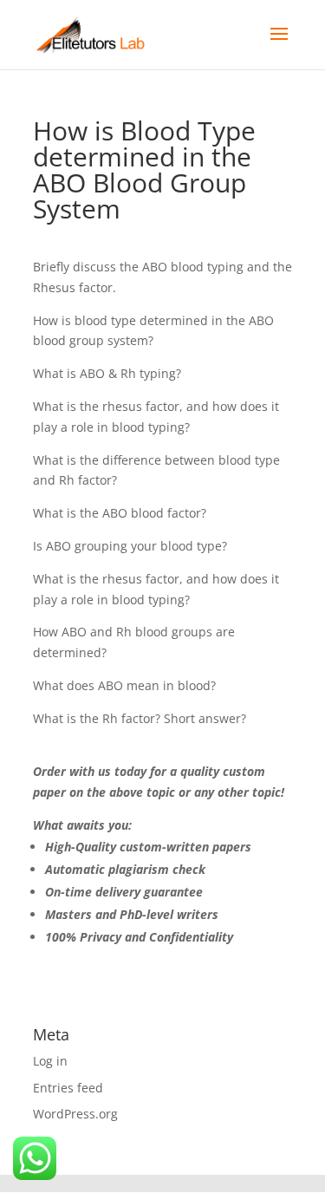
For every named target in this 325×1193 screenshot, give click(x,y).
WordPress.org (75, 1113)
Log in (50, 1061)
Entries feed (68, 1087)
